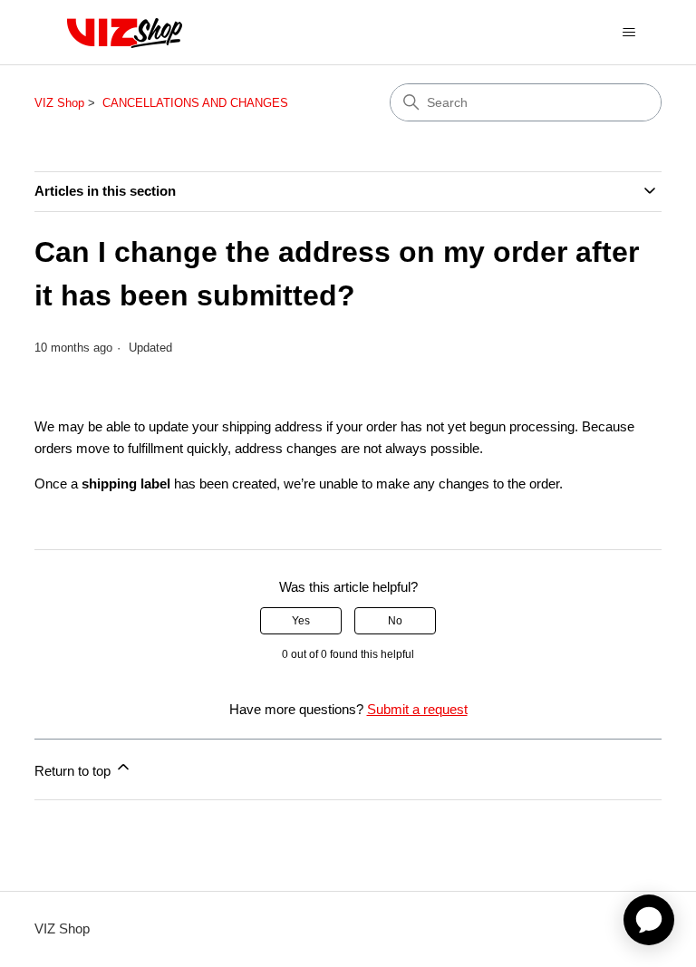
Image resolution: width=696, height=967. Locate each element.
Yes (301, 620)
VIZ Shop (59, 103)
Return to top (74, 770)
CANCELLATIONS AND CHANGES (195, 103)
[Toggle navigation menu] (629, 32)
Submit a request (417, 709)
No (395, 620)
